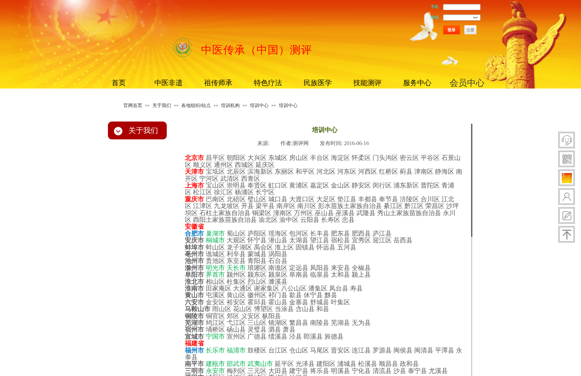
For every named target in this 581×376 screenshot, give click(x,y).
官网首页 (132, 105)
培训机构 (230, 105)
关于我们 (161, 105)
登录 (452, 30)
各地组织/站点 (196, 105)
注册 (470, 30)
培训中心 (259, 105)
